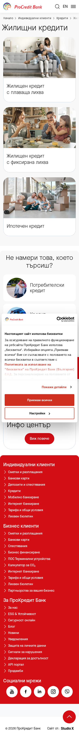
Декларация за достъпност (28, 658)
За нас (13, 608)
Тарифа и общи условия (25, 510)
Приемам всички (39, 400)
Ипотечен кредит (25, 226)
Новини (13, 633)
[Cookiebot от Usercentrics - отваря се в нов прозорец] (56, 319)
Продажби (15, 671)
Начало (8, 18)
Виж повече (39, 438)
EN (65, 6)
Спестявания (17, 546)
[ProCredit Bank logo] (27, 6)
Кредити (62, 18)
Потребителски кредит (47, 287)
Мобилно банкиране (23, 497)
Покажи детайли (54, 387)
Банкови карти (18, 478)
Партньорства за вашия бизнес (31, 590)
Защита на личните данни (27, 646)
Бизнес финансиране (24, 552)
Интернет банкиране (23, 504)
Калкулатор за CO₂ (21, 565)
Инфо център (29, 425)
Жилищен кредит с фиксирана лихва (27, 159)
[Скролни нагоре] (69, 716)
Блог (11, 626)
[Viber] (67, 691)
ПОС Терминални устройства (29, 559)
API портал (16, 664)
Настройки (37, 413)
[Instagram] (53, 691)
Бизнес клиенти (21, 526)
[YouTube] (12, 691)
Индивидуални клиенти (34, 18)
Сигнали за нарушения (25, 652)
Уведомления (18, 639)
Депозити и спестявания (26, 485)
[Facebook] (25, 691)
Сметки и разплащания (25, 472)
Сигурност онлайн (21, 620)
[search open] (57, 6)
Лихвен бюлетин (20, 516)
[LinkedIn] (39, 691)
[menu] (73, 6)
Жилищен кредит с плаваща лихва (25, 89)
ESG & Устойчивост (22, 614)
